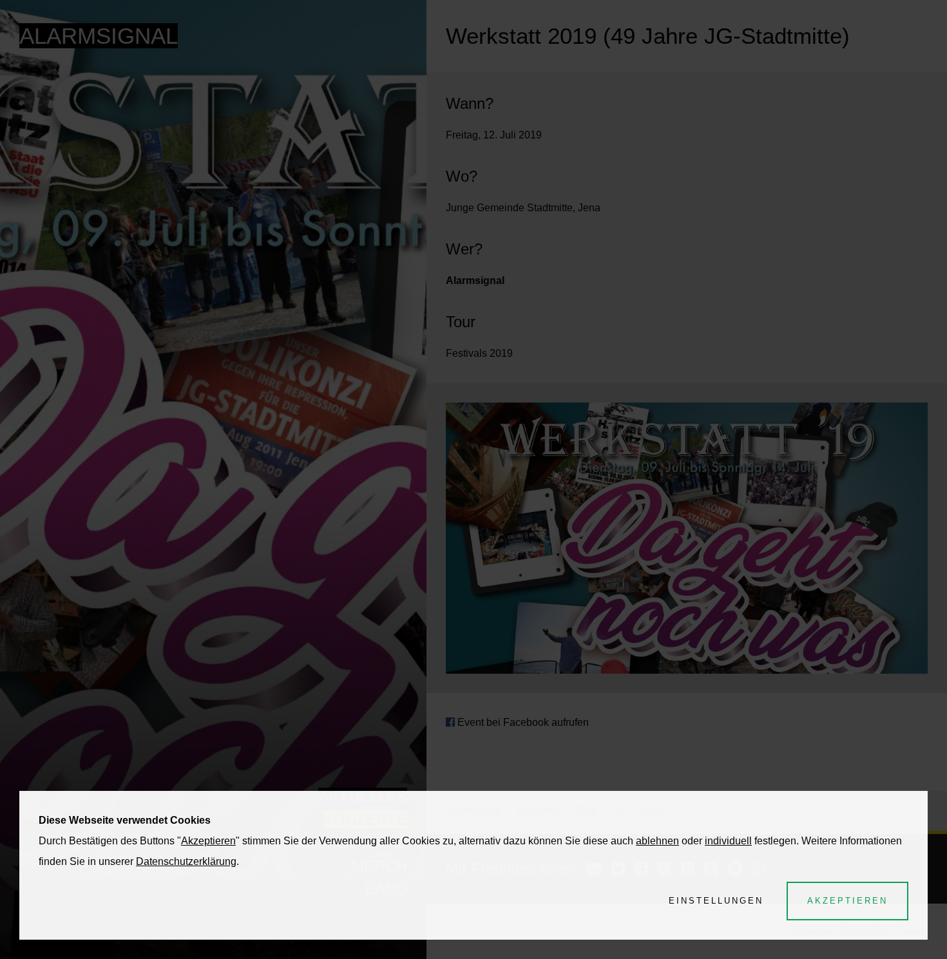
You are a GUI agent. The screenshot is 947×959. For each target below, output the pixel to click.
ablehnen (657, 840)
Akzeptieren (208, 840)
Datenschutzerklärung (186, 861)
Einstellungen (716, 901)
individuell (728, 840)
